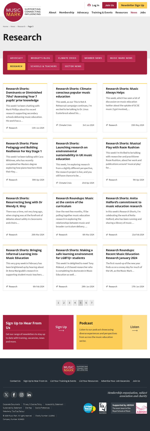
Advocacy (83, 12)
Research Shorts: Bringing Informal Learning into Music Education (24, 254)
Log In (95, 5)
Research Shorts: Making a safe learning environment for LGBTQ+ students (74, 254)
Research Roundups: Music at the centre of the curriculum (74, 202)
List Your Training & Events (63, 380)
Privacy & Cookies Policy (32, 404)
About (52, 12)
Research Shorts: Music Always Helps (122, 91)
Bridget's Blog (40, 58)
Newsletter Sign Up (132, 5)
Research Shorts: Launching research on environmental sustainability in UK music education (74, 151)
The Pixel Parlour (18, 411)
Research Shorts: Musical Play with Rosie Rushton (123, 145)
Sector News (73, 66)
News (134, 12)
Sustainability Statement (12, 408)
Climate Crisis (67, 58)
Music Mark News (121, 58)
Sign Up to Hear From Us (35, 380)
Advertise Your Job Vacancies (115, 380)
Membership (66, 12)
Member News (93, 58)
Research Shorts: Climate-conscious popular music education (74, 92)
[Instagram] (21, 394)
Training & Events (102, 12)
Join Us (109, 5)
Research (16, 66)
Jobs (143, 12)
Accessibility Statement (54, 404)
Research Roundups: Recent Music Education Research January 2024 (122, 254)
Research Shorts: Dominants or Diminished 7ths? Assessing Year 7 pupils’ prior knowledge (24, 94)
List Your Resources (88, 380)
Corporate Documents (11, 404)
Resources (121, 12)
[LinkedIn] (29, 394)
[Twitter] (6, 394)
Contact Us (15, 380)
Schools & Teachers (44, 66)
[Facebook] (14, 394)
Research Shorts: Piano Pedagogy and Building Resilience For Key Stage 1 (24, 147)
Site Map (28, 408)
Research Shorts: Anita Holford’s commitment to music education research (124, 202)
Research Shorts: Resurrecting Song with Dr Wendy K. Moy (24, 202)
